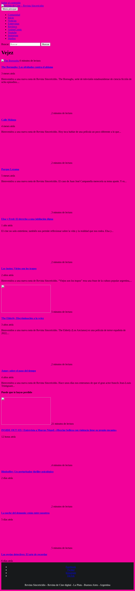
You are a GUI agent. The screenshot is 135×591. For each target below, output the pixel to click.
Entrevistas (13, 23)
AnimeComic (15, 29)
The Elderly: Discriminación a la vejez (22, 318)
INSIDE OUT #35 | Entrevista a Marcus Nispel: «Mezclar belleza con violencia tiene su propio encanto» (59, 430)
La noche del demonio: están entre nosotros (25, 513)
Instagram (13, 35)
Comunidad (14, 14)
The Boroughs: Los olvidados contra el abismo (27, 67)
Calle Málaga (8, 119)
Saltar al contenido (11, 2)
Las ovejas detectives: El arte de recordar (24, 554)
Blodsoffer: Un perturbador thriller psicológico (27, 471)
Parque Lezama (10, 169)
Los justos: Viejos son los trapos (19, 268)
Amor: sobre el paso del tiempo (18, 370)
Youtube (12, 32)
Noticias (12, 20)
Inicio (11, 17)
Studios (12, 38)
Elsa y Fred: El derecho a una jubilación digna (27, 219)
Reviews (12, 26)
